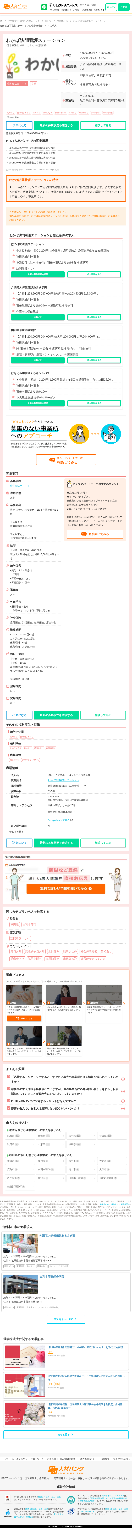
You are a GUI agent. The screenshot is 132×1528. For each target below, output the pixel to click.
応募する (38, 317)
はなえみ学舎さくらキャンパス (30, 373)
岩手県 (74, 1135)
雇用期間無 (108, 113)
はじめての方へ (19, 1459)
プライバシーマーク (87, 1512)
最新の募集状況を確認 (38, 274)
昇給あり (72, 113)
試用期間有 (96, 113)
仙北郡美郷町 (107, 1178)
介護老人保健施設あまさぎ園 (29, 287)
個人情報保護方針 (68, 1459)
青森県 (44, 1135)
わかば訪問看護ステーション (63, 780)
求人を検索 (54, 10)
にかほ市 (13, 1178)
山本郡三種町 (77, 1178)
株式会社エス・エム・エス (49, 1497)
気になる (21, 125)
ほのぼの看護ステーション (27, 244)
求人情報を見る (94, 274)
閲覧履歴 (64, 10)
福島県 (74, 1144)
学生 (50, 1384)
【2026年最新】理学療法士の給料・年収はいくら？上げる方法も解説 (85, 1347)
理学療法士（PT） (20, 485)
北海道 (13, 1135)
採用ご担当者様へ (121, 1459)
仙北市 (42, 1178)
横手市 (73, 1160)
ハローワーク (37, 1459)
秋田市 (12, 1160)
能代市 (42, 1160)
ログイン (111, 7)
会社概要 (105, 1459)
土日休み (36, 113)
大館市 (104, 1160)
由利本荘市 (45, 1169)
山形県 (44, 1144)
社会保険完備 (60, 113)
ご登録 (124, 7)
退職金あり (84, 113)
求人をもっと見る (63, 1319)
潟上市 (73, 1169)
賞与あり (10, 113)
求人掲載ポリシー (88, 1459)
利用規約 (51, 1459)
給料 (50, 1352)
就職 (57, 1384)
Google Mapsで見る (59, 820)
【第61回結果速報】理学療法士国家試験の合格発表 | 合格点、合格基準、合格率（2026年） (85, 1406)
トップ (5, 1459)
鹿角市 (12, 1169)
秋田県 (12, 1144)
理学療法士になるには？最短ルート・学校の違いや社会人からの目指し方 (86, 1377)
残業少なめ (47, 113)
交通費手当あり (23, 113)
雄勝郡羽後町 (15, 1186)
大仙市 (104, 1169)
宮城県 (105, 1135)
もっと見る (64, 1434)
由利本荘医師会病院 (23, 330)
